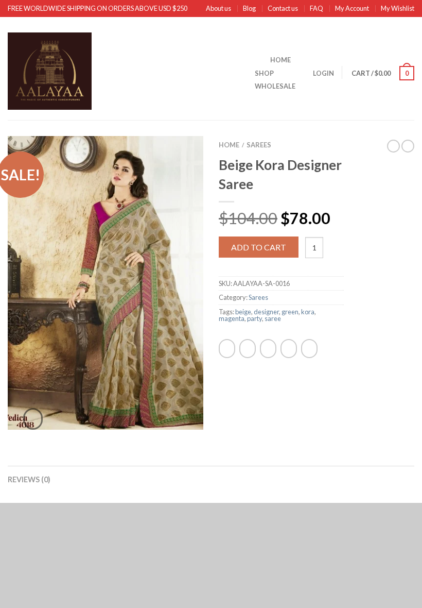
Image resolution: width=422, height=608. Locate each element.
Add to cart (258, 247)
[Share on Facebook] (227, 348)
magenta (231, 318)
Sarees (259, 145)
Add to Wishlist (177, 161)
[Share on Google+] (309, 348)
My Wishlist (397, 8)
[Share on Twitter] (247, 348)
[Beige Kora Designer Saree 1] (105, 281)
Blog (249, 8)
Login (323, 73)
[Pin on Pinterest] (288, 348)
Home (280, 60)
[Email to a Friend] (268, 348)
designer (266, 312)
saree (273, 318)
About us (218, 8)
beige (243, 312)
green (290, 312)
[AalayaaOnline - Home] (123, 68)
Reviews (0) (29, 479)
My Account (352, 8)
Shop (264, 73)
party (254, 318)
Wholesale (275, 86)
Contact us (283, 8)
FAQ (316, 8)
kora (307, 312)
